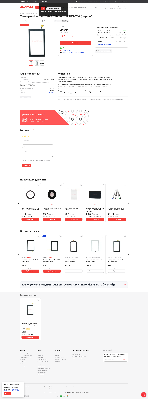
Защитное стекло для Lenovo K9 (71, 209)
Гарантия (101, 1)
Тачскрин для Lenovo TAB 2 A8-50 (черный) (116, 260)
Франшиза (118, 1)
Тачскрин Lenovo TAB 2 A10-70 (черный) (30, 260)
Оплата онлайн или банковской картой (74, 52)
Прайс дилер (23, 366)
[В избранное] (38, 185)
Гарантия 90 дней (68, 50)
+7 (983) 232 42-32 (25, 1)
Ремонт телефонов (25, 353)
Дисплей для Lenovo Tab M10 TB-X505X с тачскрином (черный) (95, 209)
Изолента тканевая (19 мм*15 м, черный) (52, 209)
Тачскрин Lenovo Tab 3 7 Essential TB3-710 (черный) (29, 324)
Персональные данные (44, 368)
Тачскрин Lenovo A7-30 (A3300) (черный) (72, 260)
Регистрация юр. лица (61, 359)
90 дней (51, 92)
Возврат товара (42, 372)
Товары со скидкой (25, 357)
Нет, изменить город (54, 8)
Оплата (95, 1)
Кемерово (78, 392)
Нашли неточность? (25, 97)
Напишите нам (112, 396)
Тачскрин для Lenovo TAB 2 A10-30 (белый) (94, 260)
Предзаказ (23, 361)
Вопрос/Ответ (41, 366)
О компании (58, 353)
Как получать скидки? (103, 51)
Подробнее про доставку (104, 44)
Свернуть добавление (38, 129)
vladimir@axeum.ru (77, 358)
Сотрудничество (59, 357)
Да (43, 8)
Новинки (22, 359)
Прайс (21, 364)
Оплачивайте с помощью (53, 396)
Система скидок (109, 1)
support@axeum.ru (52, 392)
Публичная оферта (43, 361)
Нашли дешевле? (64, 32)
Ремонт (72, 1)
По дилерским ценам (26, 355)
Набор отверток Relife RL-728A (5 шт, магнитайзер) (116, 209)
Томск (73, 392)
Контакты (124, 1)
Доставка (89, 1)
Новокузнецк (85, 392)
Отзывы (57, 355)
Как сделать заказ (80, 1)
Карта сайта (41, 374)
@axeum (50, 390)
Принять (7, 393)
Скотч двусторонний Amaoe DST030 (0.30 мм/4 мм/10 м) (30, 209)
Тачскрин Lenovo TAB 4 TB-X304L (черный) (51, 260)
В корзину (31, 219)
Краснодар (45, 1)
